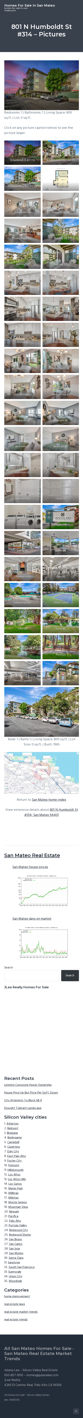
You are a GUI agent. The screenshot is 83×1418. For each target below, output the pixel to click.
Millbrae (13, 1193)
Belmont (12, 1128)
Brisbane (12, 1133)
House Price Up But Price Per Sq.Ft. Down (31, 1092)
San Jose (14, 1248)
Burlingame (15, 1137)
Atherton (13, 1123)
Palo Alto (15, 1220)
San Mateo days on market (31, 919)
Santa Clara (16, 1258)
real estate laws (14, 1304)
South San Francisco (22, 1267)
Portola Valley (18, 1225)
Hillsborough (16, 1170)
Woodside (15, 1281)
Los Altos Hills (17, 1179)
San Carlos (15, 1244)
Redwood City (18, 1230)
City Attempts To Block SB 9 (23, 1100)
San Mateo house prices (30, 867)
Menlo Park (15, 1188)
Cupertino (13, 1146)
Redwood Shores (20, 1234)
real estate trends (16, 1319)
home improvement (17, 1296)
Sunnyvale (14, 1271)
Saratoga (14, 1262)
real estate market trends (21, 1311)
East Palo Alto (16, 1156)
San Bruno (15, 1239)
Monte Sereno (17, 1202)
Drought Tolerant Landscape (23, 1108)
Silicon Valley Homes (38, 1395)
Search (8, 967)
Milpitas (13, 1197)
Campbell (13, 1142)
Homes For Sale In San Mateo (29, 5)
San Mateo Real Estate (32, 855)
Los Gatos (15, 1183)
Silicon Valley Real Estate (40, 1370)
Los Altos (14, 1174)
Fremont (13, 1165)
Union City (15, 1276)
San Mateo (16, 1253)
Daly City (13, 1151)
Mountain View (18, 1207)
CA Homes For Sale (14, 1395)
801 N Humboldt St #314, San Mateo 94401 (51, 812)
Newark (14, 1211)
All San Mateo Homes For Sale (37, 1348)
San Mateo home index (49, 800)
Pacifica (13, 1216)
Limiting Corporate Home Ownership (28, 1085)
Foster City (14, 1160)
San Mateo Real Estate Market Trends (38, 1356)
